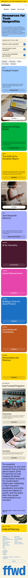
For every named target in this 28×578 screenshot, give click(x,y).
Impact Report (6, 545)
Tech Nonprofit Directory (6, 543)
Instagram (5, 551)
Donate (14, 561)
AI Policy (17, 536)
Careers (5, 536)
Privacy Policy (18, 542)
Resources (6, 9)
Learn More (14, 422)
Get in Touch (21, 9)
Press (4, 547)
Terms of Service (19, 543)
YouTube (5, 554)
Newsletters (6, 538)
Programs (13, 9)
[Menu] (26, 5)
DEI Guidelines (18, 538)
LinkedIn (5, 550)
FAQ (3, 546)
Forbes (4, 553)
